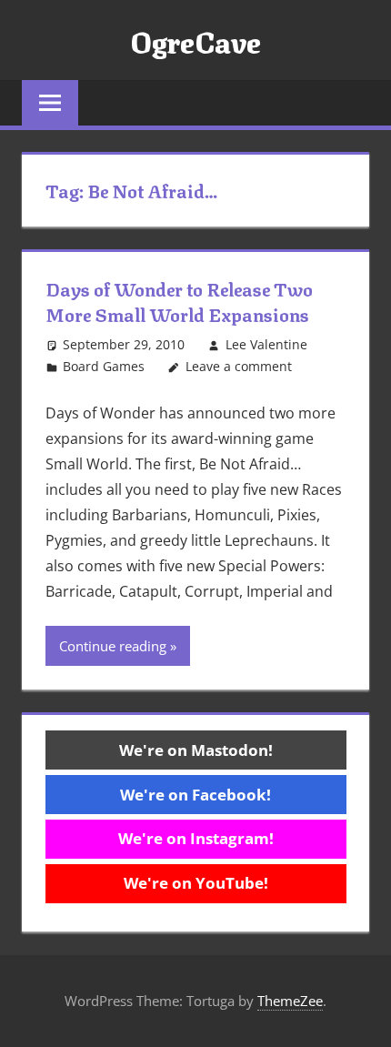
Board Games (104, 366)
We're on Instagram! (196, 838)
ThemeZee (290, 1001)
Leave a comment (238, 366)
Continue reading (112, 646)
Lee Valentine (266, 344)
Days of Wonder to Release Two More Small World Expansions (179, 300)
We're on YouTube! (196, 882)
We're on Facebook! (195, 794)
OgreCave (195, 40)
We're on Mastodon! (196, 750)
